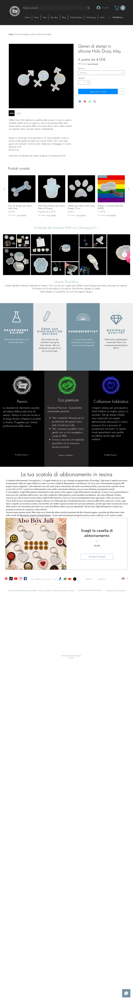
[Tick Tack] (11, 578)
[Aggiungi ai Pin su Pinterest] (84, 101)
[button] (120, 7)
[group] (66, 197)
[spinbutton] (84, 82)
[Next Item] (124, 254)
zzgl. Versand (93, 64)
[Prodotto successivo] (128, 188)
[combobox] (101, 73)
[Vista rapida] (21, 188)
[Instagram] (20, 578)
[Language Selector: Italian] (125, 579)
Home (11, 34)
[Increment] (88, 82)
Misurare (82, 68)
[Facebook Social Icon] (25, 578)
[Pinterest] (6, 578)
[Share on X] (94, 101)
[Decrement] (80, 82)
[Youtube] (15, 578)
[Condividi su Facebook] (79, 101)
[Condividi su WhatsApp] (89, 101)
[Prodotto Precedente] (4, 188)
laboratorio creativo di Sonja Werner (35, 515)
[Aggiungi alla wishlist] (121, 91)
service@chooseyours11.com (43, 579)
